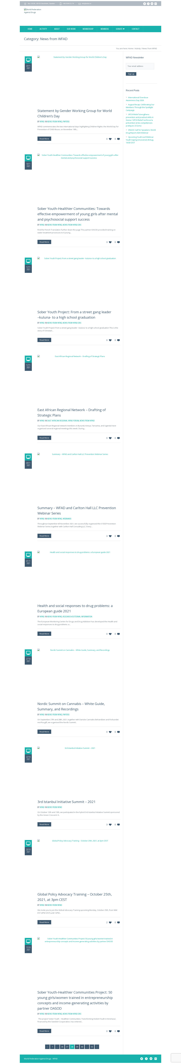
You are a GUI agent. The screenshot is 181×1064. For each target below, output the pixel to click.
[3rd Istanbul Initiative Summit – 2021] (78, 771)
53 (92, 1046)
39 (77, 1046)
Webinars (67, 519)
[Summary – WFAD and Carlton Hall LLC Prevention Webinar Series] (78, 477)
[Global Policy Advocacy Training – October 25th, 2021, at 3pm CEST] (78, 864)
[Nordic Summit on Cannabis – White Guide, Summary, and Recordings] (78, 673)
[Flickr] (155, 3)
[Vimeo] (151, 3)
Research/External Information (77, 616)
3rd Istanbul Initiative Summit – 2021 (66, 801)
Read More (44, 138)
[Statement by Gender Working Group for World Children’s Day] (78, 80)
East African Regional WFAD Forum (63, 421)
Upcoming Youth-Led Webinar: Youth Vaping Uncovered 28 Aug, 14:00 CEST (140, 140)
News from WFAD (149, 48)
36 (62, 1046)
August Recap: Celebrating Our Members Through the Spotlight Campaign (140, 107)
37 (67, 1046)
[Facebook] (148, 3)
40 (82, 1046)
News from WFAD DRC (72, 225)
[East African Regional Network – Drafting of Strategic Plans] (78, 379)
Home (130, 48)
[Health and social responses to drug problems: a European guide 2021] (78, 575)
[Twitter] (144, 3)
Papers (66, 121)
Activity (138, 48)
